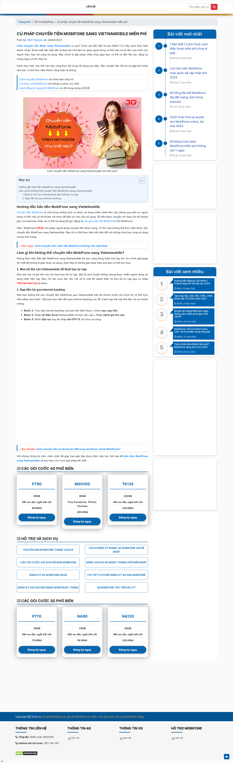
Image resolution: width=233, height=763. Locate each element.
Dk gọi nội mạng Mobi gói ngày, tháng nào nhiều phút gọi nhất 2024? (191, 313)
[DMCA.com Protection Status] (28, 753)
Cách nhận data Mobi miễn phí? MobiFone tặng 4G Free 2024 (191, 345)
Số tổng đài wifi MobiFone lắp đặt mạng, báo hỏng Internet (188, 97)
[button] (140, 181)
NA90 (82, 616)
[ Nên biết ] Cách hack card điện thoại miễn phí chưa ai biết (189, 48)
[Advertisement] (184, 238)
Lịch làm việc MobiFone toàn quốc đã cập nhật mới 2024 (188, 73)
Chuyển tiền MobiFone (30, 212)
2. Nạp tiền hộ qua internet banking (41, 198)
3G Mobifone (49, 716)
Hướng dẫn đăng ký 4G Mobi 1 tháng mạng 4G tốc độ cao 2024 (192, 282)
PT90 (37, 484)
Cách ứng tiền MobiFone (33, 79)
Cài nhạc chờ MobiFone (33, 83)
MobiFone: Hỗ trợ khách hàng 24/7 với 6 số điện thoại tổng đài (192, 330)
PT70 (37, 616)
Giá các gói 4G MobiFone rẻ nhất (76, 716)
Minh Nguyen (35, 39)
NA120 (128, 616)
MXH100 (82, 484)
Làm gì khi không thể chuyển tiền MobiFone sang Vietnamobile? (55, 190)
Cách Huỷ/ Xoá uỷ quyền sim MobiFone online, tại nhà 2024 (187, 121)
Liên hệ (91, 6)
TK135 (128, 484)
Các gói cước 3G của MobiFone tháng (121, 716)
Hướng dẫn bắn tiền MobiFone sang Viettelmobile (47, 187)
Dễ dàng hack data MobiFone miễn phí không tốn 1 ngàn (188, 146)
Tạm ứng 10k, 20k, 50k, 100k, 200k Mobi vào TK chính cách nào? (193, 297)
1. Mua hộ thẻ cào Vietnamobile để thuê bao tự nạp (50, 194)
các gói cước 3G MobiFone (99, 221)
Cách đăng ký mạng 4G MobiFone (39, 88)
